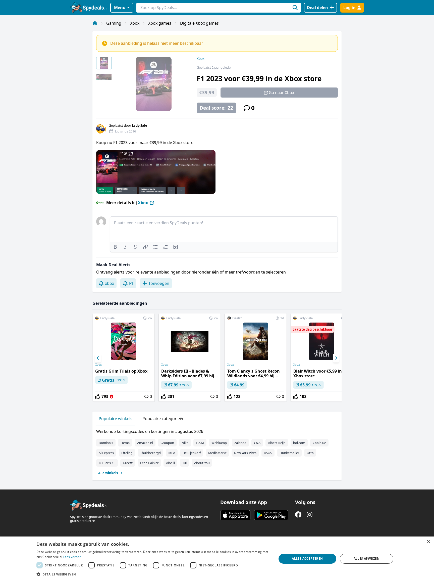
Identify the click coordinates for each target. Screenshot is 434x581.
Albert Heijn (277, 442)
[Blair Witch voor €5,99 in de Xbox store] (322, 357)
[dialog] (217, 559)
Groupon (167, 442)
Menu (120, 7)
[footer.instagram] (309, 514)
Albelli (170, 463)
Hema (125, 442)
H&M (200, 442)
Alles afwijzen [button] (367, 558)
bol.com (299, 442)
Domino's (106, 442)
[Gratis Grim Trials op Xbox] (123, 357)
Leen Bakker (149, 463)
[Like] (97, 396)
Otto (310, 453)
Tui (184, 463)
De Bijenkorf (192, 453)
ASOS (268, 453)
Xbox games (159, 23)
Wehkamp (219, 442)
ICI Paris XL (107, 463)
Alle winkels (108, 473)
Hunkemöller (289, 453)
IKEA (171, 453)
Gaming (113, 23)
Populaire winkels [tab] (115, 418)
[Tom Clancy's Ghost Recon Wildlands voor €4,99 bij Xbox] (256, 357)
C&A (257, 442)
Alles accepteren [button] (307, 558)
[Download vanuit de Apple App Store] (235, 515)
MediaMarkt (217, 453)
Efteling (127, 453)
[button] (152, 574)
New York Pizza (245, 453)
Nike (185, 442)
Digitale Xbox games (199, 23)
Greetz (128, 463)
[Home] (94, 23)
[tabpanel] (217, 451)
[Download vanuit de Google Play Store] (271, 515)
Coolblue (319, 442)
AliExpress (106, 453)
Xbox (134, 23)
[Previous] (98, 358)
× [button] (428, 542)
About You (202, 463)
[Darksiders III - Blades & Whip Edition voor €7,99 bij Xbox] (190, 357)
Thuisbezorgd (150, 453)
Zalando (240, 442)
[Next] (336, 358)
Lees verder (72, 557)
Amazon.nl (145, 442)
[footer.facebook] (298, 514)
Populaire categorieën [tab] (163, 418)
